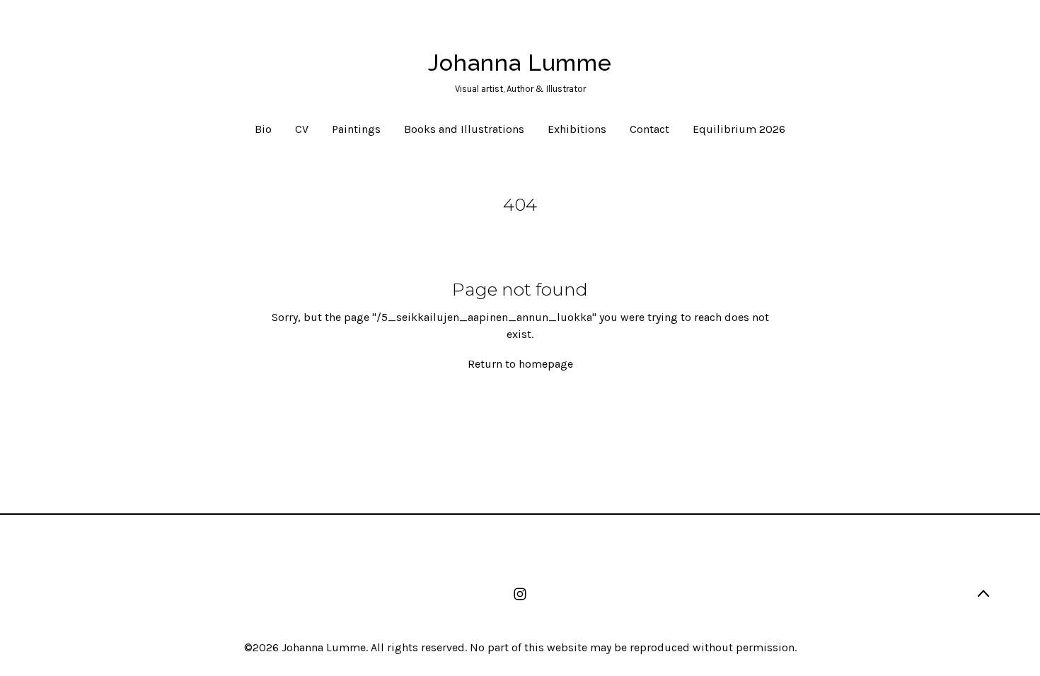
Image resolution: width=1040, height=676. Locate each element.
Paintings (356, 129)
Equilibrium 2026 (739, 129)
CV (301, 129)
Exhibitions (577, 129)
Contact (649, 129)
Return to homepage (520, 364)
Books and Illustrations (464, 129)
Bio (263, 129)
